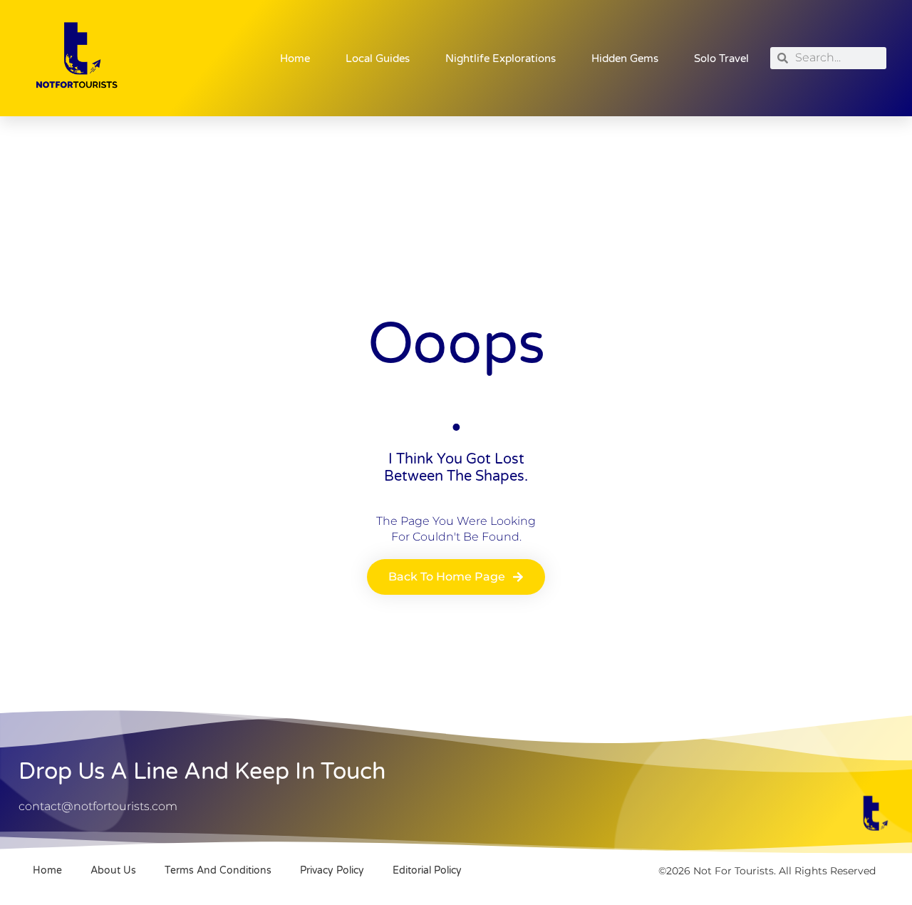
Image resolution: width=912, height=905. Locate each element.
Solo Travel (721, 58)
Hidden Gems (624, 58)
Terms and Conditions (218, 870)
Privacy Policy (332, 870)
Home (295, 58)
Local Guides (378, 58)
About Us (113, 870)
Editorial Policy (427, 870)
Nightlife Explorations (500, 58)
